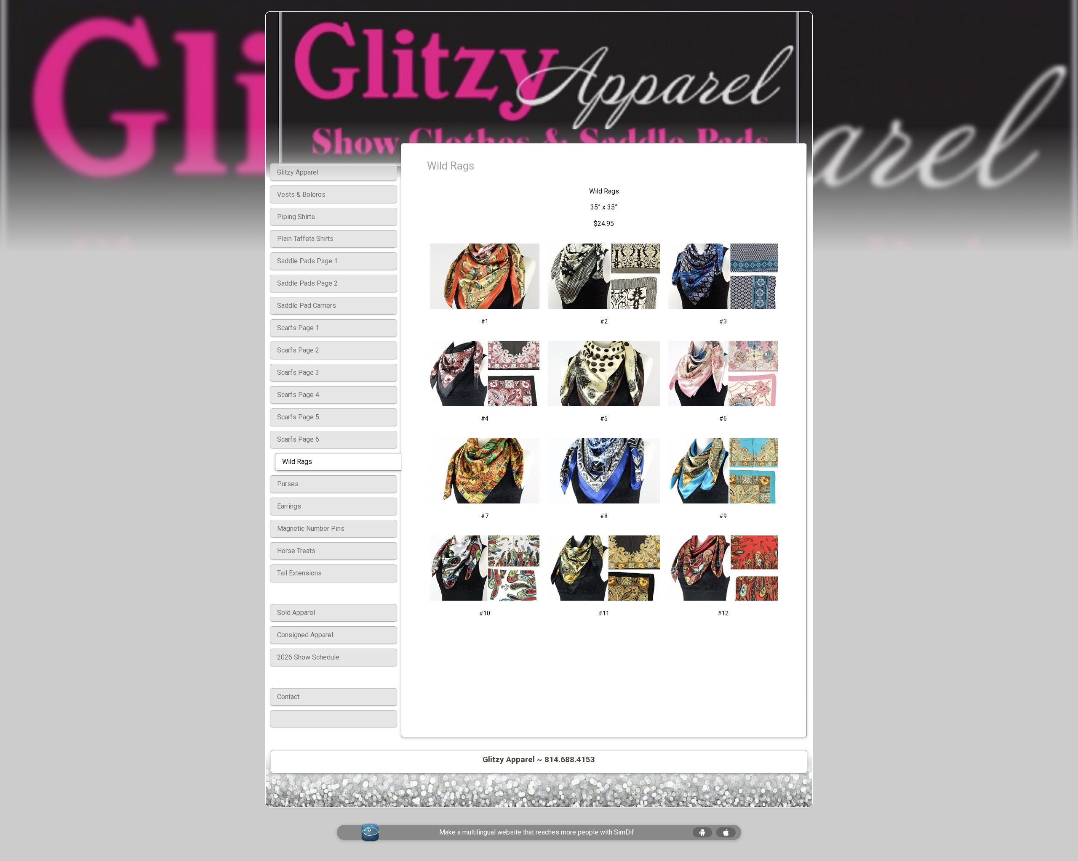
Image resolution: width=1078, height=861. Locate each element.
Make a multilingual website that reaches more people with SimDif (536, 832)
